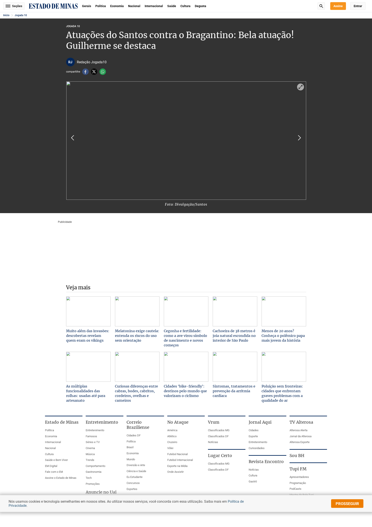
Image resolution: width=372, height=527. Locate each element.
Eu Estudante (135, 477)
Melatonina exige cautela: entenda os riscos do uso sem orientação (137, 336)
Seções (17, 6)
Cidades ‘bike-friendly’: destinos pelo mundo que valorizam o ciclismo (185, 391)
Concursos (133, 483)
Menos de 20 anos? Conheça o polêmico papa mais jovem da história (283, 336)
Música (90, 454)
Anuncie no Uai (101, 492)
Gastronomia (93, 471)
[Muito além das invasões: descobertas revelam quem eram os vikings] (88, 311)
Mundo (131, 459)
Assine (338, 6)
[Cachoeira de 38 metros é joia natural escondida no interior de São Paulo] (235, 311)
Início (6, 15)
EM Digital (51, 466)
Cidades (254, 430)
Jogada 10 (21, 15)
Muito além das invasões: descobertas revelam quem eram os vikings (87, 336)
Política (100, 6)
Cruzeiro (172, 442)
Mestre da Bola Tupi (302, 494)
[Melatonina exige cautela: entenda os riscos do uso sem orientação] (137, 311)
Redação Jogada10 (92, 62)
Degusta (200, 6)
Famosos (91, 436)
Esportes (132, 489)
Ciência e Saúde (136, 471)
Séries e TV (93, 442)
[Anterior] (72, 138)
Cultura (185, 6)
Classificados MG (218, 430)
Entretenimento (95, 430)
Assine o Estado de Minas (60, 477)
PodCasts (295, 488)
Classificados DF (218, 436)
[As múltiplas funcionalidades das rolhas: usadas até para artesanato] (88, 367)
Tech (89, 477)
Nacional (134, 6)
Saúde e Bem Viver (56, 460)
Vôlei (170, 448)
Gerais (86, 6)
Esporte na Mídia (177, 466)
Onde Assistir (175, 471)
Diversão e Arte (136, 465)
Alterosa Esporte (300, 442)
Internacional (154, 6)
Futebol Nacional (177, 454)
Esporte (253, 436)
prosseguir (347, 503)
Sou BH (297, 455)
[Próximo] (299, 138)
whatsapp (102, 71)
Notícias (213, 442)
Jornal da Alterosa (301, 436)
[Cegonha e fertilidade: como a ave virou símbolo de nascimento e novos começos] (186, 311)
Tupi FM (298, 468)
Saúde (171, 6)
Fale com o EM (54, 471)
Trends (90, 460)
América (172, 430)
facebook (85, 71)
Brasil (130, 447)
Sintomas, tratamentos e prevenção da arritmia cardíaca (234, 391)
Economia (117, 6)
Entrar (358, 6)
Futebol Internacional (180, 460)
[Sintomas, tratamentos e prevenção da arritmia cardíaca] (235, 367)
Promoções (93, 483)
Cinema (90, 448)
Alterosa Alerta (298, 430)
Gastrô (253, 481)
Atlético (172, 436)
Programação (298, 483)
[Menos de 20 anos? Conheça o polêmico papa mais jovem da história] (284, 311)
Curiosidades (257, 448)
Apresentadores (299, 477)
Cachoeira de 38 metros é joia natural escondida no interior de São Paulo (234, 336)
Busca (321, 6)
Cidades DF (134, 435)
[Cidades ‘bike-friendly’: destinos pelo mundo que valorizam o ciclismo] (186, 367)
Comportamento (95, 466)
